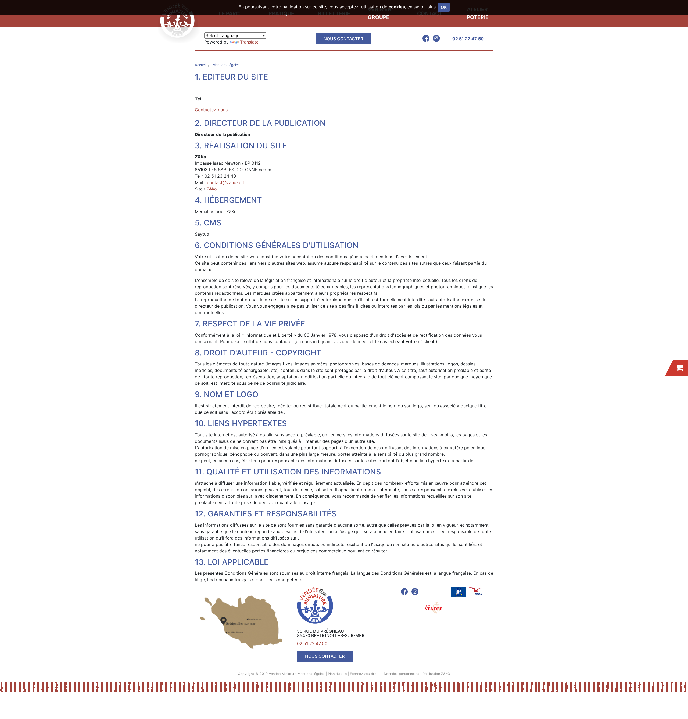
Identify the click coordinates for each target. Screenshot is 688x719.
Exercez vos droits (365, 674)
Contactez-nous (211, 109)
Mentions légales (311, 674)
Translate (249, 42)
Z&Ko (211, 189)
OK (444, 7)
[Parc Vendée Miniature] (179, 20)
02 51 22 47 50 (468, 38)
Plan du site (337, 674)
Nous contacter (343, 38)
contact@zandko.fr (226, 182)
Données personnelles (401, 674)
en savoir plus (421, 6)
